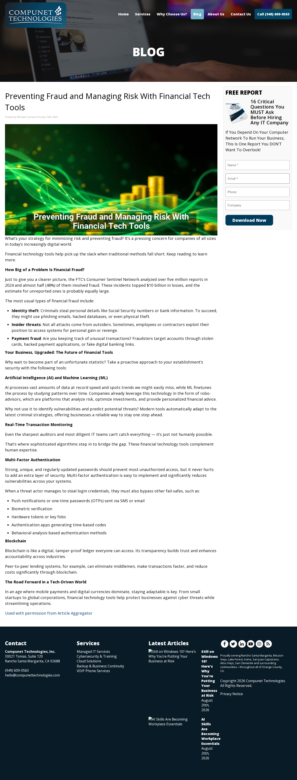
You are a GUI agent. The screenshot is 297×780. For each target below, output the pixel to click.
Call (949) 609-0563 (273, 14)
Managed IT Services (93, 651)
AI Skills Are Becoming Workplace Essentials (210, 731)
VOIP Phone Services (93, 670)
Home (123, 14)
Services (142, 14)
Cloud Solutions (89, 661)
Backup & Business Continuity (100, 666)
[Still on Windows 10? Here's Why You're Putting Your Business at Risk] (172, 656)
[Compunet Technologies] (35, 15)
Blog (197, 14)
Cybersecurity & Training (97, 656)
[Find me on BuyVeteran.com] (230, 715)
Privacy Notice (231, 693)
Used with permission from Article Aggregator (48, 613)
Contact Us (241, 14)
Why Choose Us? (172, 14)
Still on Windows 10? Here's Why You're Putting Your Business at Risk (209, 673)
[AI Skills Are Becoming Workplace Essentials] (172, 721)
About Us (216, 14)
